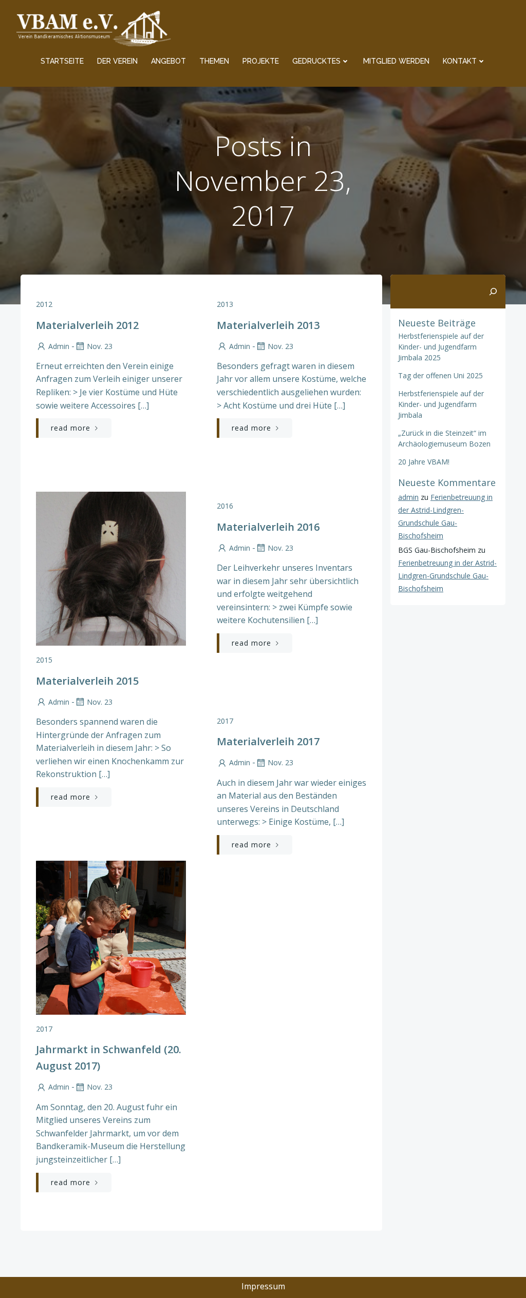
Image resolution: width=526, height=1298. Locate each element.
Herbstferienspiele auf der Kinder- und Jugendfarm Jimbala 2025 (441, 346)
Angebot (168, 61)
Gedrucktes (316, 61)
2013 (225, 304)
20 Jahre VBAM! (423, 462)
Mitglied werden (396, 61)
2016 (225, 506)
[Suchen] (493, 291)
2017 (225, 721)
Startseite (62, 61)
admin (58, 346)
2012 (44, 304)
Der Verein (117, 61)
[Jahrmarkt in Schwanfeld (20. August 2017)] (111, 936)
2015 (44, 660)
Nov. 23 (99, 346)
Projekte (260, 61)
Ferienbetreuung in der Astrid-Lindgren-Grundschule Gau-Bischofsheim (447, 575)
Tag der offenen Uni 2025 (440, 375)
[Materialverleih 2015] (111, 567)
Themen (214, 61)
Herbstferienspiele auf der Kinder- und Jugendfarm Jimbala (441, 404)
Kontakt (460, 61)
